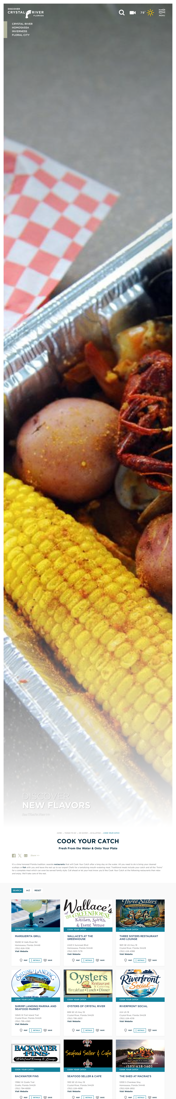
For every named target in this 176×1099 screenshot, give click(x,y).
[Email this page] (26, 855)
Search (17, 890)
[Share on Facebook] (14, 855)
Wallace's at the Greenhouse (80, 938)
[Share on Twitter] (20, 855)
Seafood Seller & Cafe (84, 1076)
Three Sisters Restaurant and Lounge (138, 938)
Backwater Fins (27, 1076)
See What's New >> (36, 814)
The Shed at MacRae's (135, 1076)
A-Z (28, 890)
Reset (37, 890)
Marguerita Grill (28, 936)
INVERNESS (19, 31)
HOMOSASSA (20, 27)
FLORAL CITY (21, 34)
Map (25, 960)
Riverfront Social (133, 1006)
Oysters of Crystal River (86, 1006)
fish (24, 867)
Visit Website (21, 951)
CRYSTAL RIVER (22, 23)
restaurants (59, 864)
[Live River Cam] (132, 12)
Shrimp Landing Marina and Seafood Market (35, 1008)
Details (36, 960)
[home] (26, 13)
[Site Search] (121, 12)
